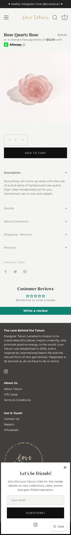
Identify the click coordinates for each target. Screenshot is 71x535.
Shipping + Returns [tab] (18, 234)
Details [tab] (9, 208)
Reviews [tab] (10, 247)
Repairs (9, 424)
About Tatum (13, 389)
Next (22, 262)
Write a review (35, 311)
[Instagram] (35, 524)
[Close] (65, 467)
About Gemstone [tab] (16, 221)
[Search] (54, 18)
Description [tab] (12, 172)
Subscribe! (35, 512)
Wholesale (11, 430)
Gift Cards (11, 394)
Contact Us (11, 419)
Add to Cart (35, 152)
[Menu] (6, 17)
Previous (10, 262)
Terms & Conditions (17, 400)
